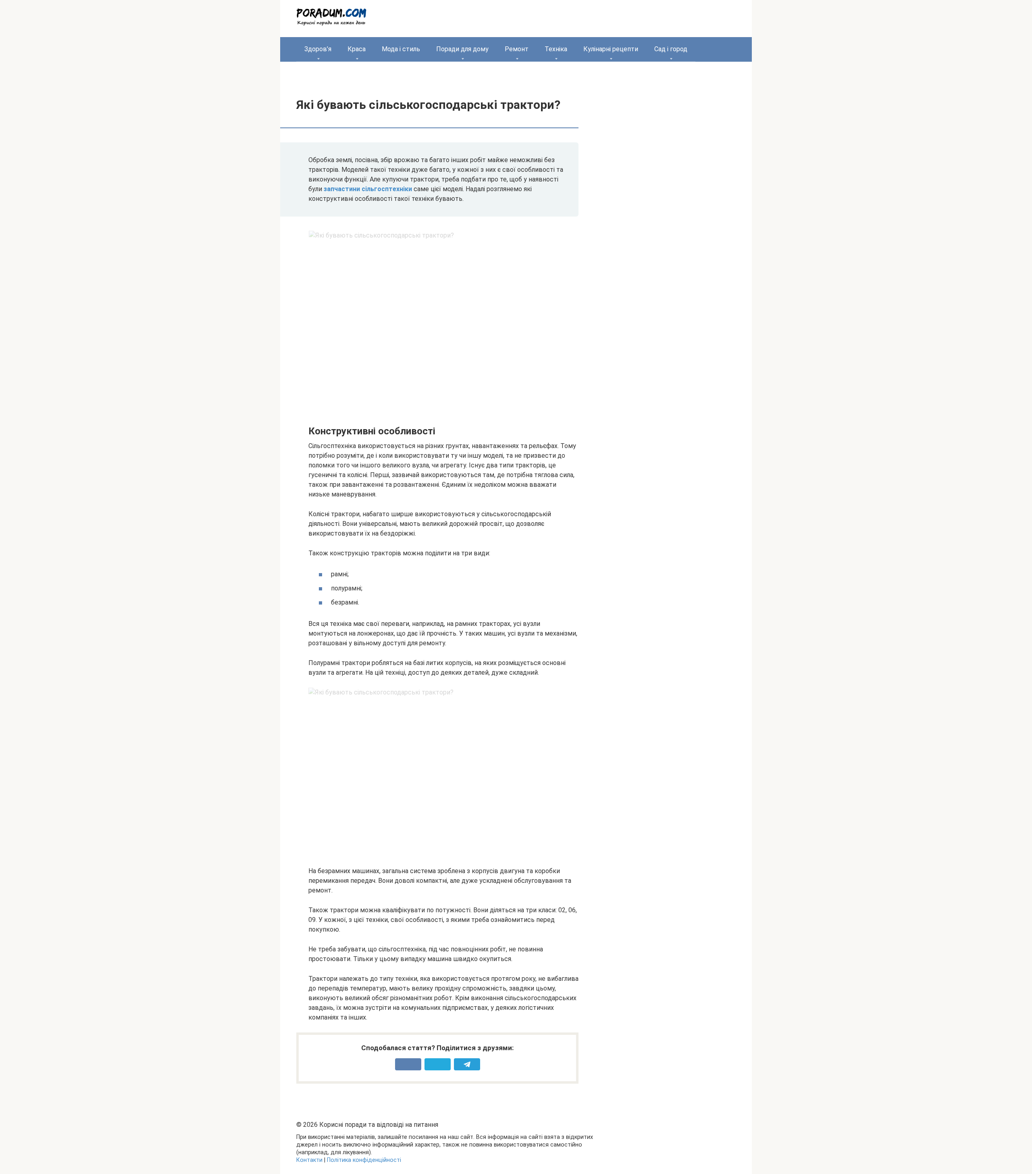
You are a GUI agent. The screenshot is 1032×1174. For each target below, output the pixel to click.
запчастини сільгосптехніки (368, 189)
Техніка (556, 49)
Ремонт (516, 49)
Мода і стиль (401, 49)
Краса (356, 49)
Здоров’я (317, 49)
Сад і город (670, 49)
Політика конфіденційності (364, 1160)
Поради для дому (462, 49)
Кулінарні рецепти (610, 49)
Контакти (309, 1160)
